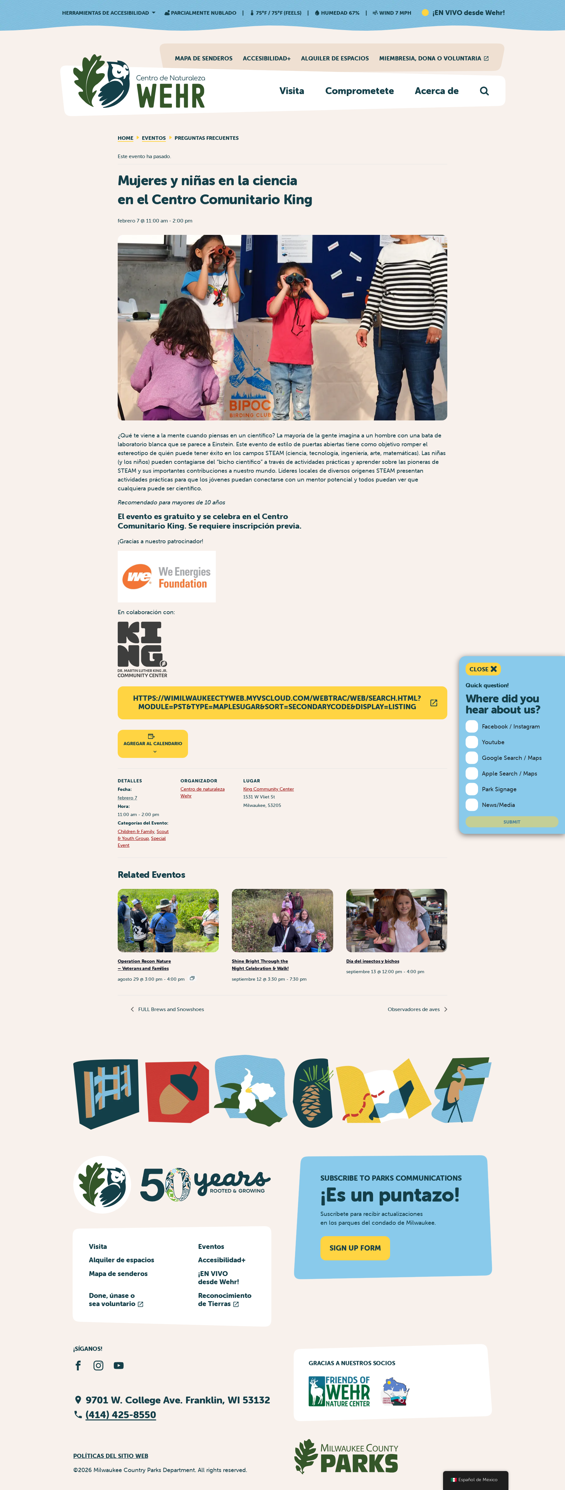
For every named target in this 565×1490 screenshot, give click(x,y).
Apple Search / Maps (509, 773)
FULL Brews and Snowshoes (170, 1009)
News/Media (498, 805)
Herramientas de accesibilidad (105, 12)
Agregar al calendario (153, 743)
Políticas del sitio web (110, 1456)
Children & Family (136, 831)
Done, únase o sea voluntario (113, 1299)
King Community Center (268, 789)
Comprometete (359, 90)
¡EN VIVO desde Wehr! (218, 1277)
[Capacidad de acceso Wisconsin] (395, 1391)
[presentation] (168, 920)
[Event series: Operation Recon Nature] (192, 978)
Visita (292, 90)
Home (125, 138)
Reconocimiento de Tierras (224, 1299)
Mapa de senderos (203, 58)
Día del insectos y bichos (372, 961)
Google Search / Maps (512, 757)
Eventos (154, 138)
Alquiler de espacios (335, 58)
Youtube (493, 742)
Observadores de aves (414, 1009)
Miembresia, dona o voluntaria (430, 58)
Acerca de (437, 90)
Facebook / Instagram (511, 726)
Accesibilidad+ (267, 58)
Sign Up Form (355, 1248)
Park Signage (499, 789)
